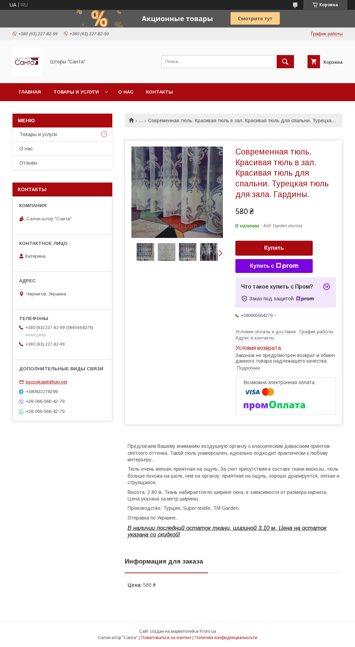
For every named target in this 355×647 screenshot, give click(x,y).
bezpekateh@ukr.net (46, 381)
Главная (30, 92)
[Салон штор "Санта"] (27, 74)
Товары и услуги (76, 92)
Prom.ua (208, 631)
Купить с (262, 266)
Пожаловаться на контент (166, 637)
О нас (125, 92)
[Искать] (285, 61)
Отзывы (28, 163)
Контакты (159, 92)
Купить (274, 248)
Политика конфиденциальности (225, 637)
